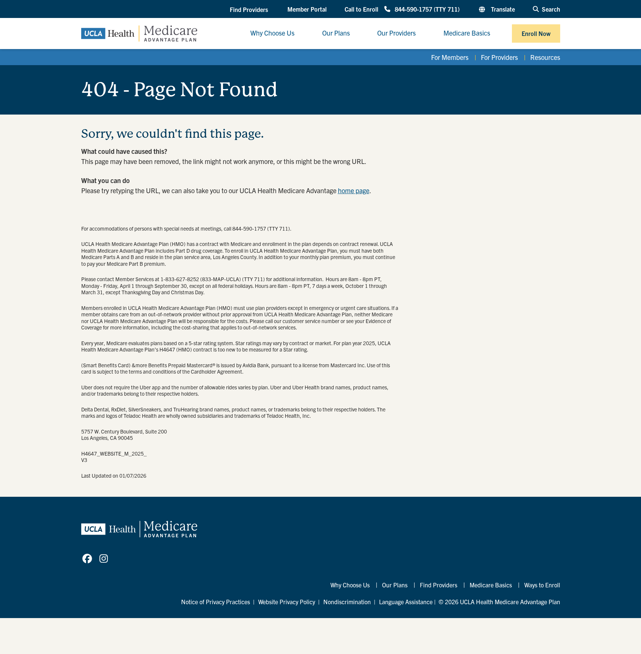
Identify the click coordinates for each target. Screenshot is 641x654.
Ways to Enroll (542, 584)
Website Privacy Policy (286, 601)
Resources (545, 57)
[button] (249, 9)
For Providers (499, 57)
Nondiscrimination (347, 601)
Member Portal (307, 9)
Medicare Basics (491, 584)
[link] (87, 559)
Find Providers (438, 584)
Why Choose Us (350, 584)
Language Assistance (406, 601)
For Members (449, 57)
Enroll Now (536, 33)
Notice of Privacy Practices (215, 601)
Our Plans (395, 584)
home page (353, 190)
